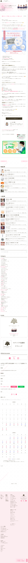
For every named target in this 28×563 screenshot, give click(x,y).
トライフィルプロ (3, 268)
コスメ (2, 295)
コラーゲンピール (3, 274)
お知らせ (2, 495)
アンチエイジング (3, 290)
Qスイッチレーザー (3, 279)
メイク (1, 547)
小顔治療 (2, 284)
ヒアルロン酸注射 (3, 259)
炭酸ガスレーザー (3, 283)
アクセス (6, 496)
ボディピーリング (12, 521)
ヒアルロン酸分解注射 (12, 496)
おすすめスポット (3, 311)
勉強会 (2, 309)
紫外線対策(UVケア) (3, 298)
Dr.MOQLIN (2, 296)
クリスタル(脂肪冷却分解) (3, 528)
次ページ (24, 161)
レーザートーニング (3, 278)
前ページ (3, 161)
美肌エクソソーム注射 (12, 506)
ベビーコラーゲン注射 (4, 264)
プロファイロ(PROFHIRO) (13, 498)
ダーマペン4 (2, 272)
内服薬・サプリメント (4, 305)
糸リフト (11, 524)
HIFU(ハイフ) (3, 270)
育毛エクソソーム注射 (4, 289)
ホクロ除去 (2, 282)
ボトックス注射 (3, 260)
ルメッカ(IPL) (11, 511)
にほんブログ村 (4, 129)
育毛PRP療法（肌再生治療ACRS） (4, 536)
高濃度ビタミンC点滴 (3, 541)
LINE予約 (21, 386)
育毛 (1, 304)
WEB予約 (13, 386)
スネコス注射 (2, 263)
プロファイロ (2, 262)
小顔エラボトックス (12, 503)
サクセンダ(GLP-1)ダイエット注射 (5, 288)
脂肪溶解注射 (2, 265)
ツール (1, 551)
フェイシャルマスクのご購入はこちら (13, 118)
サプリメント (2, 301)
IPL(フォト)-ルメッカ (3, 269)
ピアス (2, 293)
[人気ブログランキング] (21, 139)
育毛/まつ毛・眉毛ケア (3, 548)
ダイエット (2, 286)
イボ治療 (2, 280)
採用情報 (6, 495)
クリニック (2, 310)
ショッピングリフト (12, 525)
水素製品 (2, 303)
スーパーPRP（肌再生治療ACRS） (14, 505)
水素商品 (2, 299)
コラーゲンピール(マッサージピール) (14, 520)
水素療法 (2, 549)
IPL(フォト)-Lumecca (4, 277)
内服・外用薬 (2, 294)
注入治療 (2, 258)
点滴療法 (2, 291)
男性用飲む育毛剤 (2, 537)
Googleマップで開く (14, 483)
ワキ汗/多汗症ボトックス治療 (13, 502)
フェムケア (2, 300)
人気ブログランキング (10, 129)
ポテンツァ (11, 513)
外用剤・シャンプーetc (4, 306)
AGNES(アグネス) (3, 273)
